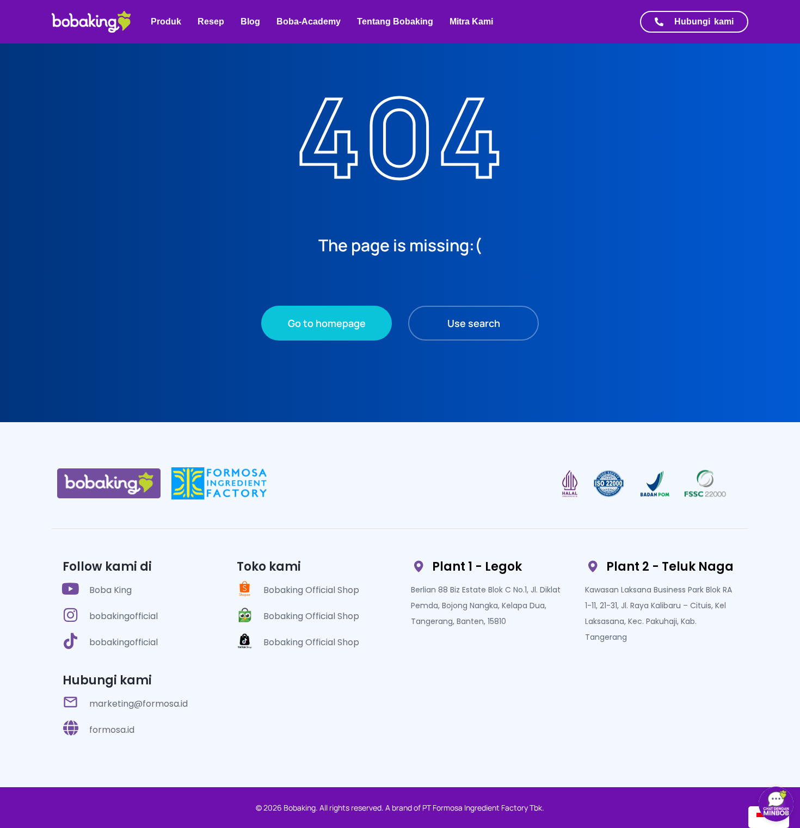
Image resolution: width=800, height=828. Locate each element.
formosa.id (111, 730)
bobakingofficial (123, 616)
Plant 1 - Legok (477, 566)
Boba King (110, 590)
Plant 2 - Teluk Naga (670, 566)
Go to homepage (327, 323)
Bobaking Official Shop (311, 590)
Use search (473, 323)
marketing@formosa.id (138, 703)
